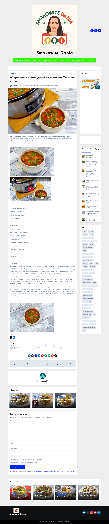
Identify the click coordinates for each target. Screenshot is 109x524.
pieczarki (85, 266)
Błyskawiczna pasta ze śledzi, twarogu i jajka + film (92, 213)
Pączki (94, 282)
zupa (84, 330)
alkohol (84, 231)
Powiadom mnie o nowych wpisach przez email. (24, 462)
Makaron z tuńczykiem (88, 260)
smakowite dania (87, 314)
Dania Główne (48, 60)
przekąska (92, 266)
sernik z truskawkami (88, 311)
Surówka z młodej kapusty (89, 320)
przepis (92, 273)
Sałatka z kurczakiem (88, 298)
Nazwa (12, 443)
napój (90, 263)
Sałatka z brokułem (87, 295)
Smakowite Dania (54, 53)
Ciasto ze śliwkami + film (65, 497)
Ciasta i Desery (37, 60)
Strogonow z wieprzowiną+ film (39, 346)
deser (84, 241)
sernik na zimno (86, 308)
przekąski (85, 273)
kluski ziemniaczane (88, 247)
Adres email (13, 448)
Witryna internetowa (16, 454)
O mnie (27, 60)
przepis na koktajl (87, 276)
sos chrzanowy (86, 317)
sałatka (84, 285)
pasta (96, 263)
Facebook (85, 139)
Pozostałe (91, 60)
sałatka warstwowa (87, 288)
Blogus (59, 521)
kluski (91, 244)
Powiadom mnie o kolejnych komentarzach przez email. (26, 459)
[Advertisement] (91, 111)
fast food (85, 244)
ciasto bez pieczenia (88, 237)
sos (94, 314)
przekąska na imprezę (88, 269)
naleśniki (85, 263)
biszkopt (85, 234)
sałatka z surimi (87, 301)
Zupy (55, 60)
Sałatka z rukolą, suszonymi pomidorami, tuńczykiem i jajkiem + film (92, 173)
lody (90, 257)
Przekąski (62, 60)
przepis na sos (86, 282)
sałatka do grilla (93, 285)
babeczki (91, 231)
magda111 (17, 85)
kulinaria (85, 257)
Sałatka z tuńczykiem (88, 304)
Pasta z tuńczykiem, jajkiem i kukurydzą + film (92, 187)
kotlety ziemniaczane (88, 253)
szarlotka (85, 324)
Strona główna (19, 60)
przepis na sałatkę (87, 279)
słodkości (92, 324)
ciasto (91, 234)
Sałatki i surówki (81, 60)
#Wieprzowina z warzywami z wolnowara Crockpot (45, 85)
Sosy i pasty (70, 60)
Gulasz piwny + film (57, 346)
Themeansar (66, 521)
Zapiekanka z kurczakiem (89, 327)
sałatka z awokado (87, 292)
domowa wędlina (92, 241)
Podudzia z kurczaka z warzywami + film (19, 346)
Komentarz (13, 420)
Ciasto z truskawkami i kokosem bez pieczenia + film (92, 195)
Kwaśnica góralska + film (20, 497)
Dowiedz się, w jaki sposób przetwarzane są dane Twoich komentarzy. (54, 471)
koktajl (84, 250)
